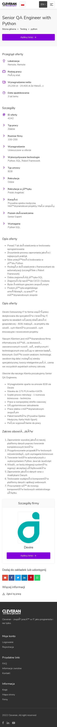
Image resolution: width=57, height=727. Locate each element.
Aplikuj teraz (27, 37)
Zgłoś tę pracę (13, 594)
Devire (28, 547)
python (34, 29)
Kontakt (6, 673)
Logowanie (7, 642)
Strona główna (9, 29)
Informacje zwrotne (12, 668)
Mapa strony (8, 694)
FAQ (4, 663)
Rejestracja (8, 647)
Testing (23, 29)
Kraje (4, 689)
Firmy (5, 699)
